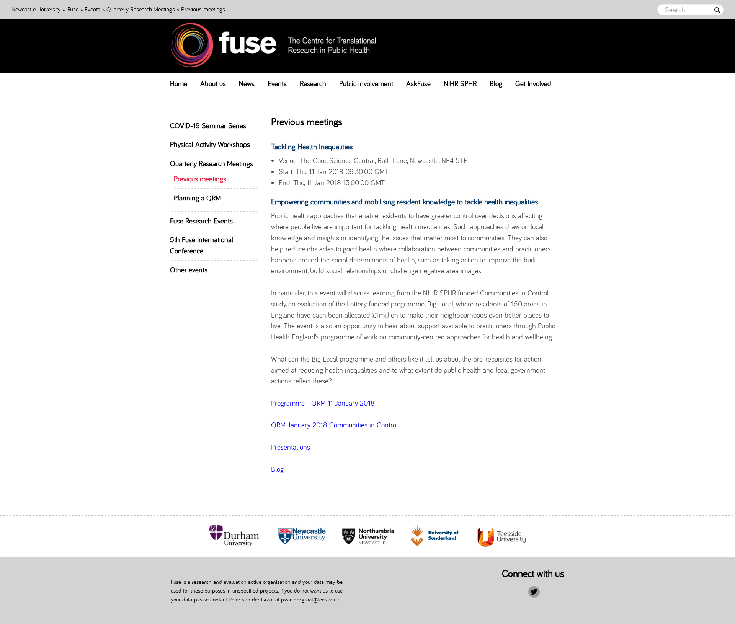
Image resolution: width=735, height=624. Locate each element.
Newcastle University (35, 9)
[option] (236, 536)
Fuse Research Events (201, 220)
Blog (496, 83)
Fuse (72, 9)
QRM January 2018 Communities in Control (334, 424)
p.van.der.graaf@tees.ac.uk (310, 599)
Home (178, 83)
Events (93, 9)
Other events (188, 269)
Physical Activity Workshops (210, 144)
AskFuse (418, 83)
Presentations (290, 446)
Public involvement (366, 83)
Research (313, 83)
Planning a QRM (197, 197)
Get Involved (533, 83)
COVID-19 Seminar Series (208, 125)
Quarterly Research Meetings (140, 9)
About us (213, 83)
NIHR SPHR (460, 83)
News (247, 83)
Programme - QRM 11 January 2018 (323, 402)
